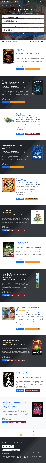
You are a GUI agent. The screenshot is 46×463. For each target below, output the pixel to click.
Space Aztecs (21, 179)
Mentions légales (10, 442)
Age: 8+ (37, 117)
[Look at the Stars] (8, 382)
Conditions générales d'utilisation (22, 442)
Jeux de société (11, 5)
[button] (29, 1)
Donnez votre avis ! (8, 148)
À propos (32, 442)
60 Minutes (14, 344)
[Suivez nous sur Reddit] (9, 447)
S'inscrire (37, 1)
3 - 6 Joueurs (19, 53)
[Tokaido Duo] (37, 220)
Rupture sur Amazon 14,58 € (18, 360)
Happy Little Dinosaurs (11, 341)
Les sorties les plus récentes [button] (11, 41)
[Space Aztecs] (8, 189)
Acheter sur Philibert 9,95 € (18, 102)
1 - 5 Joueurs (5, 151)
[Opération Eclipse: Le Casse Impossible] (37, 156)
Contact (4, 442)
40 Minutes (29, 312)
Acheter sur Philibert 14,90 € (32, 69)
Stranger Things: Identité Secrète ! (15, 402)
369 (32, 435)
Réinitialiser (5, 34)
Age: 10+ (37, 53)
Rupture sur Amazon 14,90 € (18, 422)
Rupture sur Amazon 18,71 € (18, 230)
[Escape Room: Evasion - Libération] (37, 91)
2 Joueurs (4, 214)
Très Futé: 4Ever (22, 242)
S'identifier (42, 1)
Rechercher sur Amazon (17, 167)
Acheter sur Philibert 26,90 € (32, 328)
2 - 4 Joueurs (5, 344)
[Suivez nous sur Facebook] (3, 447)
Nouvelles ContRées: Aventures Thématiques (14, 275)
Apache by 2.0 (26, 457)
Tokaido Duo (7, 211)
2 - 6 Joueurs (5, 279)
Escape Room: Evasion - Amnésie (18, 80)
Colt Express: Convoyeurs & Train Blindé (29, 308)
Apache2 (18, 457)
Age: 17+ (23, 151)
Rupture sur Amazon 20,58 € (18, 295)
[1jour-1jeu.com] (7, 2)
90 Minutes (14, 86)
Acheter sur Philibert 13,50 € (32, 262)
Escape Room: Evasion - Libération (15, 82)
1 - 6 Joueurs (5, 86)
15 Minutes (29, 182)
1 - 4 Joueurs (19, 246)
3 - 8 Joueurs (19, 312)
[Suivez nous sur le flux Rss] (12, 447)
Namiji (18, 114)
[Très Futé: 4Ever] (8, 252)
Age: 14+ (23, 86)
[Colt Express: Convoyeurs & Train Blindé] (8, 318)
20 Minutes (29, 53)
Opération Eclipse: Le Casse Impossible (12, 146)
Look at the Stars (22, 372)
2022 (17, 50)
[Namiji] (8, 124)
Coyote (19, 49)
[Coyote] (8, 59)
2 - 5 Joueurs (19, 117)
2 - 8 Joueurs (19, 376)
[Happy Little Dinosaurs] (37, 350)
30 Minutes (14, 214)
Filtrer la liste (27, 34)
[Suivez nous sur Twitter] (6, 447)
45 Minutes (29, 117)
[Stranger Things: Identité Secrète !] (37, 412)
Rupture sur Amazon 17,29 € (32, 133)
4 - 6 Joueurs (5, 406)
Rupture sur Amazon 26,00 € (32, 390)
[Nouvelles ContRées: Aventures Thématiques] (37, 284)
